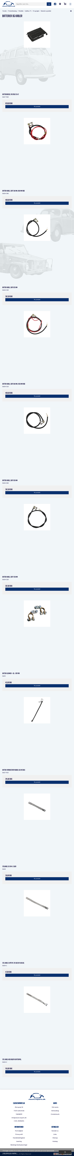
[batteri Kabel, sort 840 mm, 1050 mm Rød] (37, 345)
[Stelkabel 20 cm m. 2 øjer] (37, 828)
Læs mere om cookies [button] (9, 1153)
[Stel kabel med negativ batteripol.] (37, 1021)
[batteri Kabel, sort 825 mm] (37, 249)
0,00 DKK (65, 4)
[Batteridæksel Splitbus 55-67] (37, 56)
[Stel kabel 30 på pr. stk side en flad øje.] (37, 924)
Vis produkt (37, 106)
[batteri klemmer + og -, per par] (37, 635)
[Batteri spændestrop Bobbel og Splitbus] (37, 731)
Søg (49, 4)
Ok (65, 1152)
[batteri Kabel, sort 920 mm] (37, 442)
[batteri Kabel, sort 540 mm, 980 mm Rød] (37, 152)
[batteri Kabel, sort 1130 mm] (37, 538)
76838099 (19, 1114)
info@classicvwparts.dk (19, 1117)
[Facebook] (55, 4)
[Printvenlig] (71, 11)
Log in (60, 4)
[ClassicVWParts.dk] (8, 4)
